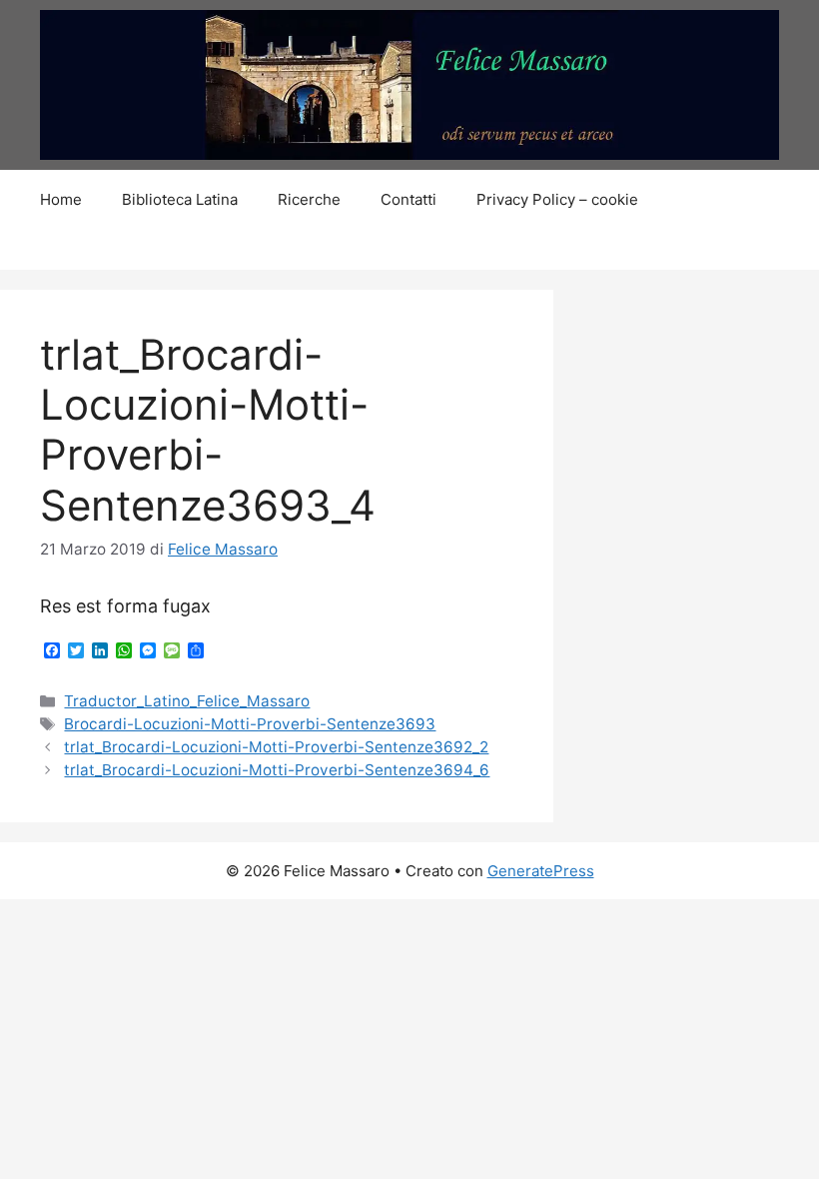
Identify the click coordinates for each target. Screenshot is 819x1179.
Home (61, 199)
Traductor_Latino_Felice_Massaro (187, 700)
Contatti (408, 199)
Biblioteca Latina (180, 199)
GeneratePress (540, 870)
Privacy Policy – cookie (557, 199)
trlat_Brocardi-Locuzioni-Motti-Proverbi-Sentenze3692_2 (276, 746)
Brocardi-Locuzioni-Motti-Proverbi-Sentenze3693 (249, 723)
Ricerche (309, 199)
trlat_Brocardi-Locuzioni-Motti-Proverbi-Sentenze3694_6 (276, 769)
